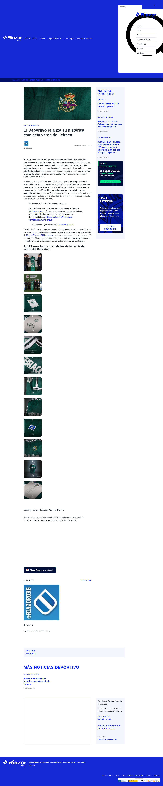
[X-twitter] (135, 763)
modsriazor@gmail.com (107, 739)
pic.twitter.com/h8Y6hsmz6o (40, 220)
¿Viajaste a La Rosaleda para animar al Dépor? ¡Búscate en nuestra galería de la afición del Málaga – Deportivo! (109, 147)
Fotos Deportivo (104, 137)
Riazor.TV (16, 80)
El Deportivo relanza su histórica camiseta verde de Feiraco (37, 681)
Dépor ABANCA (54, 39)
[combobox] (130, 7)
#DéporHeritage (52, 217)
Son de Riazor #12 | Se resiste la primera (41, 80)
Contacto (88, 39)
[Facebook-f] (150, 763)
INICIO (28, 39)
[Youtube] (121, 763)
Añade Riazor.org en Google (41, 570)
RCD (35, 39)
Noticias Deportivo (31, 125)
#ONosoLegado (66, 217)
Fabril (42, 39)
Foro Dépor (69, 39)
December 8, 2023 (65, 225)
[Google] (157, 763)
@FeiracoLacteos (35, 211)
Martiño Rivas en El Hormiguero (39, 235)
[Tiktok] (142, 763)
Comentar (86, 580)
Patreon (79, 39)
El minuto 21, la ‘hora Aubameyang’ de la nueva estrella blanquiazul (110, 124)
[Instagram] (128, 763)
